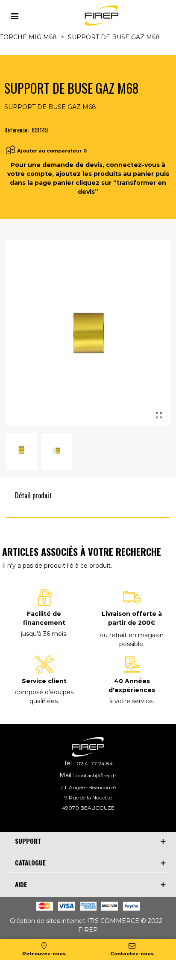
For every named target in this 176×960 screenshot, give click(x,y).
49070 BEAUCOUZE (88, 808)
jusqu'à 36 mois (43, 634)
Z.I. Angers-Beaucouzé (88, 787)
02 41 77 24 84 (94, 763)
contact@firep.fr (96, 775)
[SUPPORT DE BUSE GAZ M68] (159, 415)
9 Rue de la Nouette (88, 797)
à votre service (131, 701)
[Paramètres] (14, 15)
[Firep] (100, 15)
